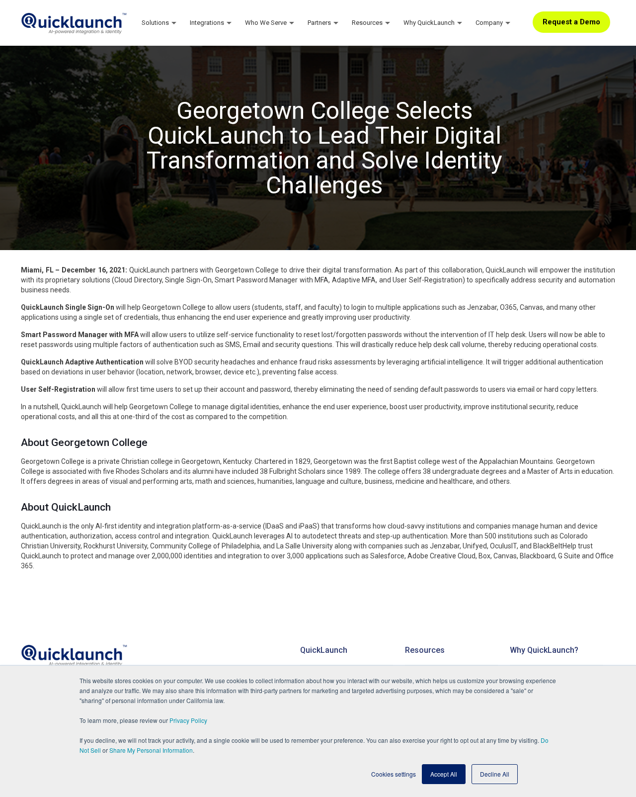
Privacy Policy (188, 720)
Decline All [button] (494, 774)
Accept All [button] (443, 774)
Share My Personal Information (151, 750)
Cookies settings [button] (393, 774)
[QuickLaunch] (74, 22)
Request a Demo (571, 21)
